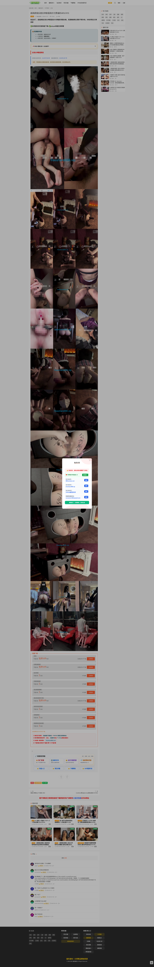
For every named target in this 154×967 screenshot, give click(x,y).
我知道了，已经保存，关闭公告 (77, 502)
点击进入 (85, 475)
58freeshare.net (70, 481)
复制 (86, 480)
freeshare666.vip (70, 486)
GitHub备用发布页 (71, 492)
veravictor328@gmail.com (73, 498)
